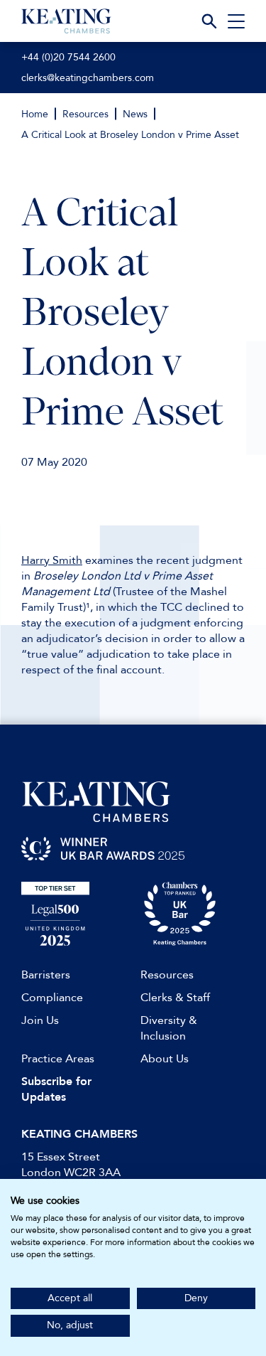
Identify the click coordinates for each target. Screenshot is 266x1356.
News (135, 114)
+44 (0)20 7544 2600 (68, 57)
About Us (164, 1059)
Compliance (52, 997)
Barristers (45, 975)
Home (34, 114)
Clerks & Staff (175, 997)
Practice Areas (57, 1059)
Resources (85, 114)
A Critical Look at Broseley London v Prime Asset (130, 135)
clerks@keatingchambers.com (87, 78)
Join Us (40, 1020)
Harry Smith (51, 560)
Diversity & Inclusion (168, 1028)
